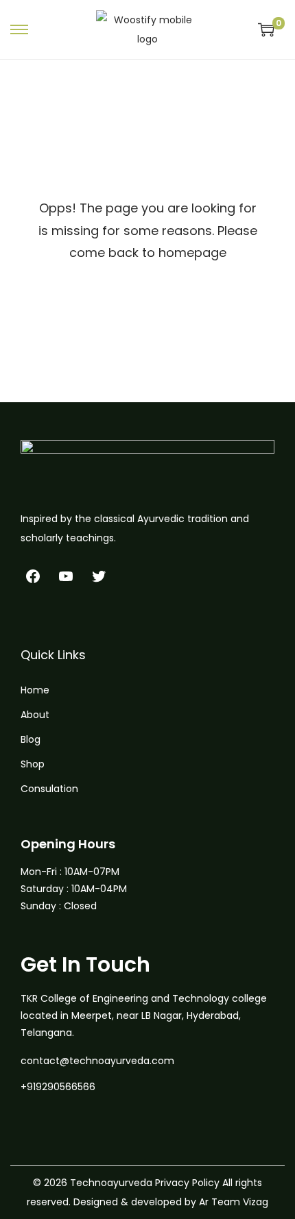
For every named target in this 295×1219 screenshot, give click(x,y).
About (35, 715)
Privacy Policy (187, 1183)
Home (35, 690)
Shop (33, 764)
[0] (266, 29)
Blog (30, 739)
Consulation (49, 789)
